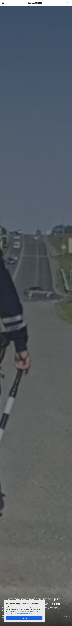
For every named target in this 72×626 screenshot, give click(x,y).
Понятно (24, 618)
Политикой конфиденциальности (21, 613)
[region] (24, 611)
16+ (68, 2)
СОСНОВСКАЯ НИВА (35, 3)
